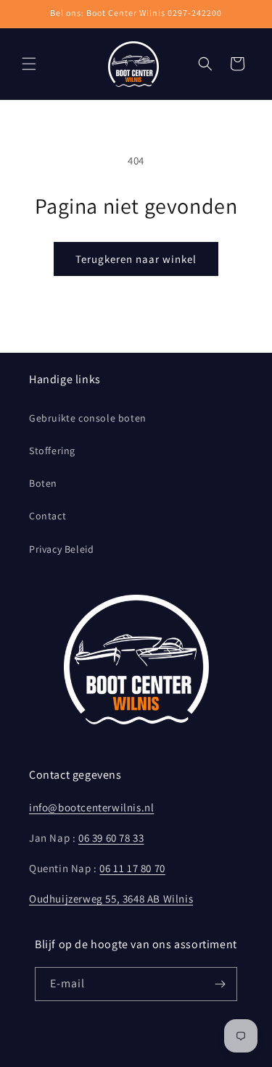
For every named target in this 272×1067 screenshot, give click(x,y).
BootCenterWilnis (112, 1055)
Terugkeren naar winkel (136, 259)
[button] (29, 64)
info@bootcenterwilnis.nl (91, 807)
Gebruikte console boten (88, 417)
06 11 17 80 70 (132, 868)
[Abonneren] (220, 984)
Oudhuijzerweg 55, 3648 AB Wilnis (111, 898)
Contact (47, 515)
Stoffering (52, 450)
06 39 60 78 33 (111, 838)
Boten (43, 483)
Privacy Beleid (61, 549)
